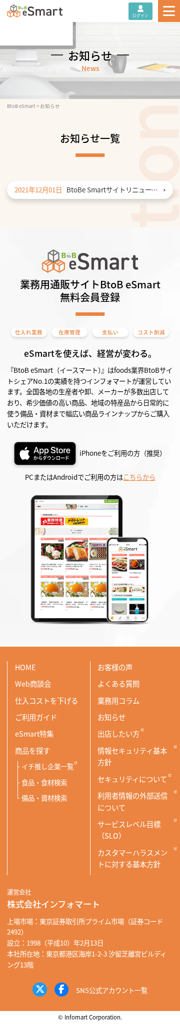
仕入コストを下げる (46, 700)
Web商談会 (33, 683)
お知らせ (112, 717)
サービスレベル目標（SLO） (129, 830)
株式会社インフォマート (53, 904)
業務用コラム (119, 700)
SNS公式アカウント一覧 (112, 990)
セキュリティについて (132, 779)
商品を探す (32, 750)
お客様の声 (115, 667)
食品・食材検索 (44, 782)
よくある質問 (119, 683)
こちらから (139, 477)
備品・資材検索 (44, 798)
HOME (25, 667)
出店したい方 (119, 733)
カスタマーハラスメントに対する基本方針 (133, 858)
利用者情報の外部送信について (133, 801)
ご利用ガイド (36, 717)
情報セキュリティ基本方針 (132, 756)
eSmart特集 (34, 733)
